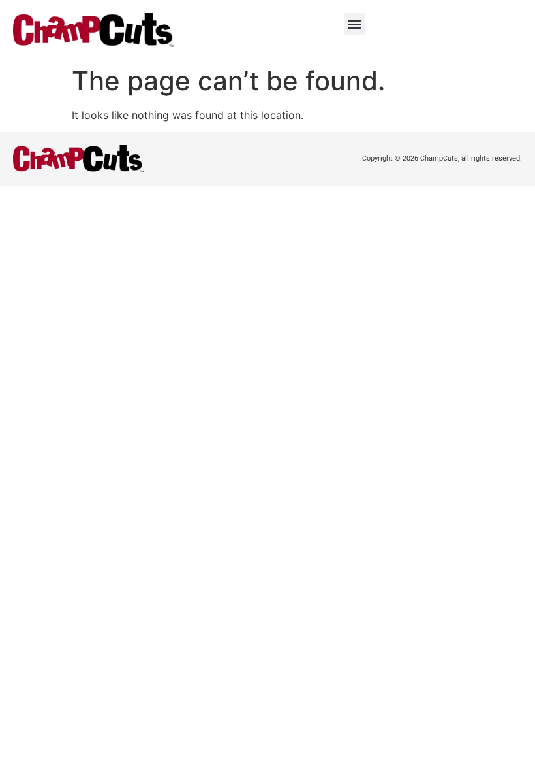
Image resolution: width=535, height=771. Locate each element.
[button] (354, 24)
